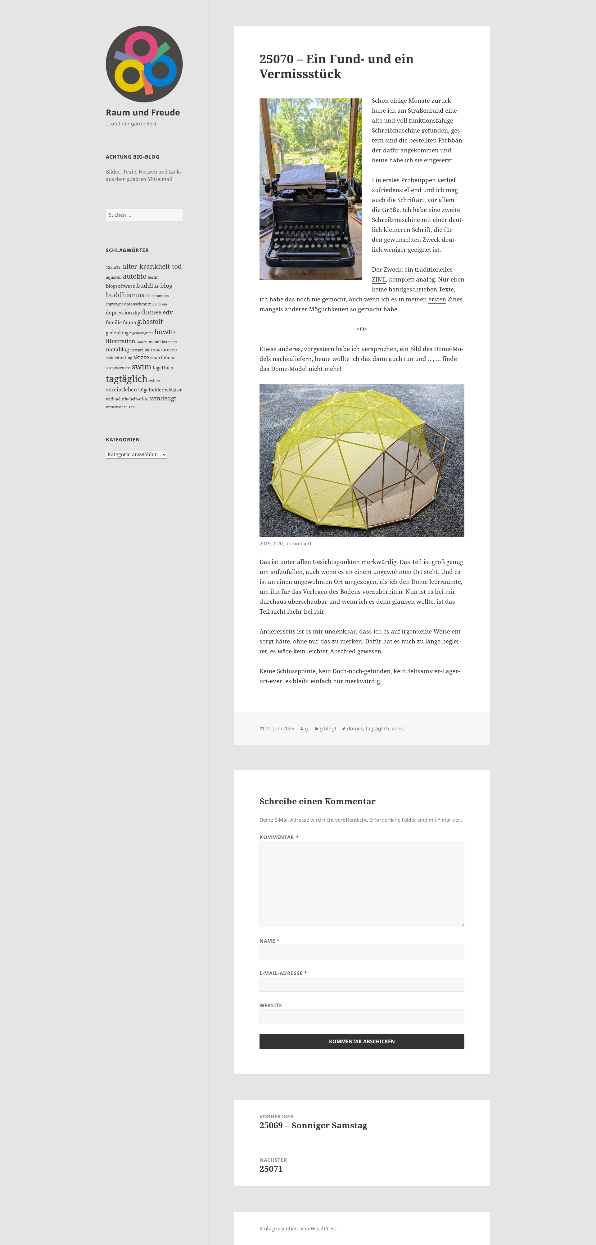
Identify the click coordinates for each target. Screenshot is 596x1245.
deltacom (159, 304)
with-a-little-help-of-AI (127, 399)
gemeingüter (142, 333)
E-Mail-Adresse (283, 973)
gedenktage (118, 332)
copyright (114, 304)
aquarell (114, 277)
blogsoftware (120, 286)
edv (168, 312)
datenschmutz (137, 304)
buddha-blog (154, 285)
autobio (135, 276)
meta (172, 342)
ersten (437, 299)
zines (398, 728)
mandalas (158, 342)
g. (307, 728)
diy (136, 312)
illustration (120, 341)
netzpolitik (139, 350)
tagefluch (163, 367)
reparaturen (164, 350)
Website (271, 1005)
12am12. (113, 267)
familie (114, 322)
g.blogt (328, 728)
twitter (154, 380)
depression (119, 312)
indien (142, 342)
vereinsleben (121, 389)
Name (270, 940)
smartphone (163, 357)
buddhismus (125, 295)
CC (147, 296)
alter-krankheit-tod (152, 266)
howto (164, 331)
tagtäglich (126, 378)
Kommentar (279, 837)
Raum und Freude (143, 112)
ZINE (379, 279)
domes (151, 312)
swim (141, 366)
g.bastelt (150, 321)
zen (132, 407)
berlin (153, 277)
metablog (117, 349)
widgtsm (174, 390)
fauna (129, 322)
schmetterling (119, 357)
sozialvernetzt (118, 368)
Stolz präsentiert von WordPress (298, 1228)
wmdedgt (163, 398)
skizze (141, 357)
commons (160, 296)
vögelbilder (151, 389)
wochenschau (117, 406)
